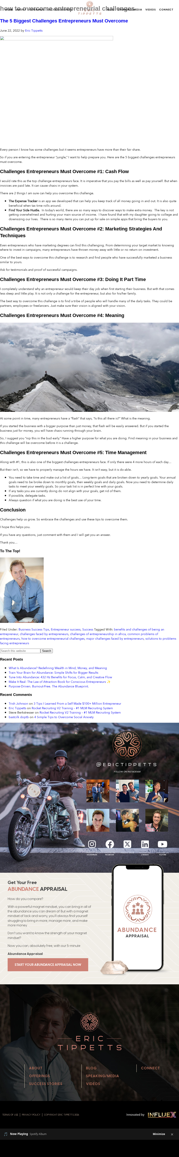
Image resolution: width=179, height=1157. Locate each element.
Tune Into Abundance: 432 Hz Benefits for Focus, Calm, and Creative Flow (60, 677)
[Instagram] (92, 844)
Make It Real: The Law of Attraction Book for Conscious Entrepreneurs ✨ (60, 681)
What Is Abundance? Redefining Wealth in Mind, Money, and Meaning (58, 667)
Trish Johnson (18, 703)
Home (9, 9)
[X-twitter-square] (127, 844)
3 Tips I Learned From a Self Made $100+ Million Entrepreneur (77, 703)
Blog (110, 9)
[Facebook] (109, 844)
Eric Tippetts (17, 708)
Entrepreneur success (66, 629)
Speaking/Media (130, 9)
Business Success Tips (34, 629)
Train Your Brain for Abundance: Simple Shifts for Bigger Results (53, 672)
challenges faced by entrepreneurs (44, 633)
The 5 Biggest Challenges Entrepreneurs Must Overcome (64, 21)
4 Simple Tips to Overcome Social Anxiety (64, 716)
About (21, 9)
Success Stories (59, 9)
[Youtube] (162, 844)
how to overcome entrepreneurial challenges (52, 638)
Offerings (36, 9)
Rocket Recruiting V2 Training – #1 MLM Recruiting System (72, 708)
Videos (150, 9)
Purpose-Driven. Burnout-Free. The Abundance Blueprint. (49, 686)
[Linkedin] (145, 844)
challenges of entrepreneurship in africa (98, 633)
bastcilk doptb (19, 716)
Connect (166, 9)
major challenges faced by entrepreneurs (115, 638)
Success (87, 629)
